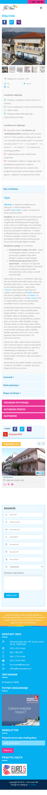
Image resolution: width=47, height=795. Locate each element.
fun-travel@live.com (20, 664)
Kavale (29, 292)
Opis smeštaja (10, 188)
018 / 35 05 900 (17, 660)
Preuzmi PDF (15, 434)
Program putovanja (16, 402)
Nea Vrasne (32, 298)
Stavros (8, 289)
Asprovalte (16, 210)
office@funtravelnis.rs (20, 668)
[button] (42, 46)
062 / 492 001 (16, 652)
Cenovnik (7, 377)
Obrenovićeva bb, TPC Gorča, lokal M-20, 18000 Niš (27, 643)
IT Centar (32, 784)
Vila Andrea (6, 477)
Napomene (10, 416)
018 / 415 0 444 (17, 648)
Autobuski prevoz (15, 409)
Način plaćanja (10, 385)
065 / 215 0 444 (17, 656)
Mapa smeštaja (11, 393)
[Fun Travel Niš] (10, 7)
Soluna (32, 295)
